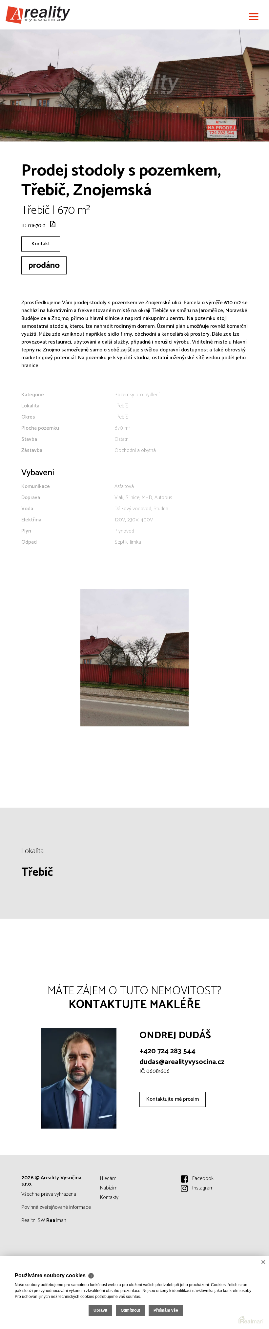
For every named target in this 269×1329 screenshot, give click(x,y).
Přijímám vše (166, 1310)
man (56, 1220)
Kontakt (40, 243)
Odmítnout (130, 1310)
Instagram (203, 1188)
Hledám (108, 1178)
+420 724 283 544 (167, 1051)
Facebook (203, 1178)
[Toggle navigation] (253, 17)
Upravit (100, 1310)
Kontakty (109, 1197)
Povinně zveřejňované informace (56, 1207)
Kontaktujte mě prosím (172, 1099)
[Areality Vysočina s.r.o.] (38, 15)
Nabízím (108, 1188)
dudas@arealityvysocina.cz (181, 1062)
